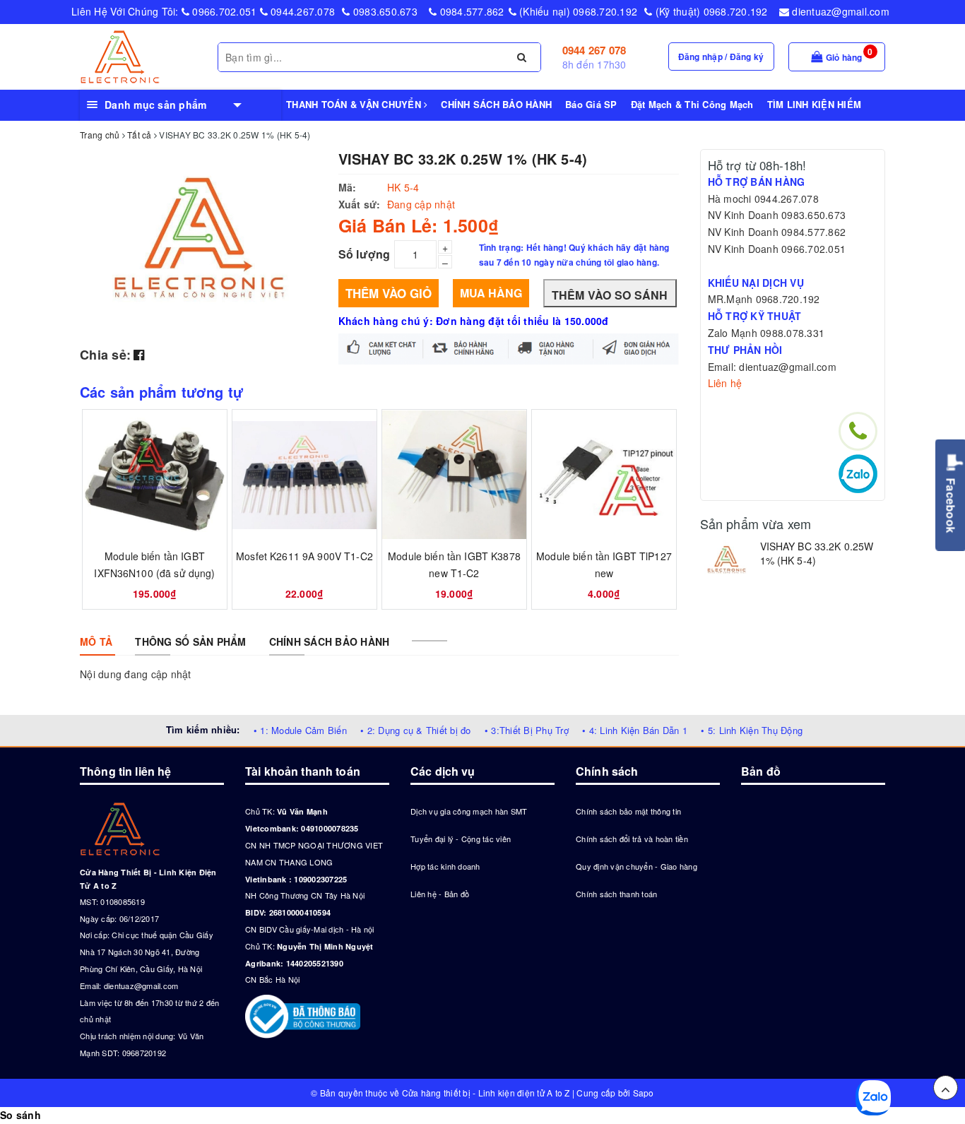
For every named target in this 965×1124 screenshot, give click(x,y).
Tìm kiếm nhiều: (203, 729)
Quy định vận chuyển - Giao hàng (636, 866)
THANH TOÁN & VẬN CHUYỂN (355, 104)
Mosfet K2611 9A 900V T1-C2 (304, 556)
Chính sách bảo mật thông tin (628, 811)
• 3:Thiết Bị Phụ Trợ (527, 730)
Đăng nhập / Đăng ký (721, 56)
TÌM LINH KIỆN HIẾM (814, 104)
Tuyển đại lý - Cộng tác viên (460, 838)
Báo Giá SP (591, 104)
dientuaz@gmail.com (839, 11)
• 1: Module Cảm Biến (300, 730)
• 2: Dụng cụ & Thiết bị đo (415, 730)
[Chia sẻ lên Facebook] (139, 354)
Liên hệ (725, 383)
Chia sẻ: (105, 354)
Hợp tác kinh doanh (445, 866)
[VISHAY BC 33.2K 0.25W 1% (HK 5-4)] (726, 560)
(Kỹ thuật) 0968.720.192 (710, 11)
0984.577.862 (470, 11)
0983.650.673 (384, 11)
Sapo (643, 1093)
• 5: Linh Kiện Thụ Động (752, 730)
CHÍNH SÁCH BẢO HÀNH (496, 104)
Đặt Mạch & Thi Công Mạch (692, 104)
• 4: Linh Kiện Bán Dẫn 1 (634, 730)
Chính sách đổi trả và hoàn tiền (632, 838)
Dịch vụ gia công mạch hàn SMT (468, 811)
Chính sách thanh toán (616, 893)
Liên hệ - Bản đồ (439, 893)
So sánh (20, 1115)
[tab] (96, 641)
